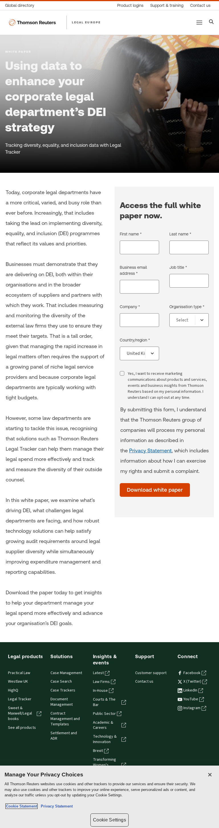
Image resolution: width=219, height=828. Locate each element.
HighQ (13, 690)
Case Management (66, 673)
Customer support (151, 673)
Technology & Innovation (105, 739)
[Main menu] (199, 22)
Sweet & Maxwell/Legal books (20, 713)
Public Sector (104, 713)
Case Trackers (62, 690)
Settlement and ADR (63, 736)
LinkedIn (190, 690)
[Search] (211, 22)
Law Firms (101, 681)
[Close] (210, 774)
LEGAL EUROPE (86, 22)
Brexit (98, 750)
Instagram (191, 708)
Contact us (144, 681)
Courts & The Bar (104, 702)
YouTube (190, 699)
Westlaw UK (18, 681)
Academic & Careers (103, 725)
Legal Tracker (19, 699)
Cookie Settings (109, 819)
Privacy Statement (150, 450)
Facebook (191, 673)
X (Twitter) (192, 681)
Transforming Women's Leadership (104, 765)
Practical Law (19, 673)
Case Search (61, 681)
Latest (98, 673)
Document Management (61, 702)
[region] (109, 797)
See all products (22, 727)
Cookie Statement (21, 806)
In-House (100, 690)
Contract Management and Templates (65, 719)
